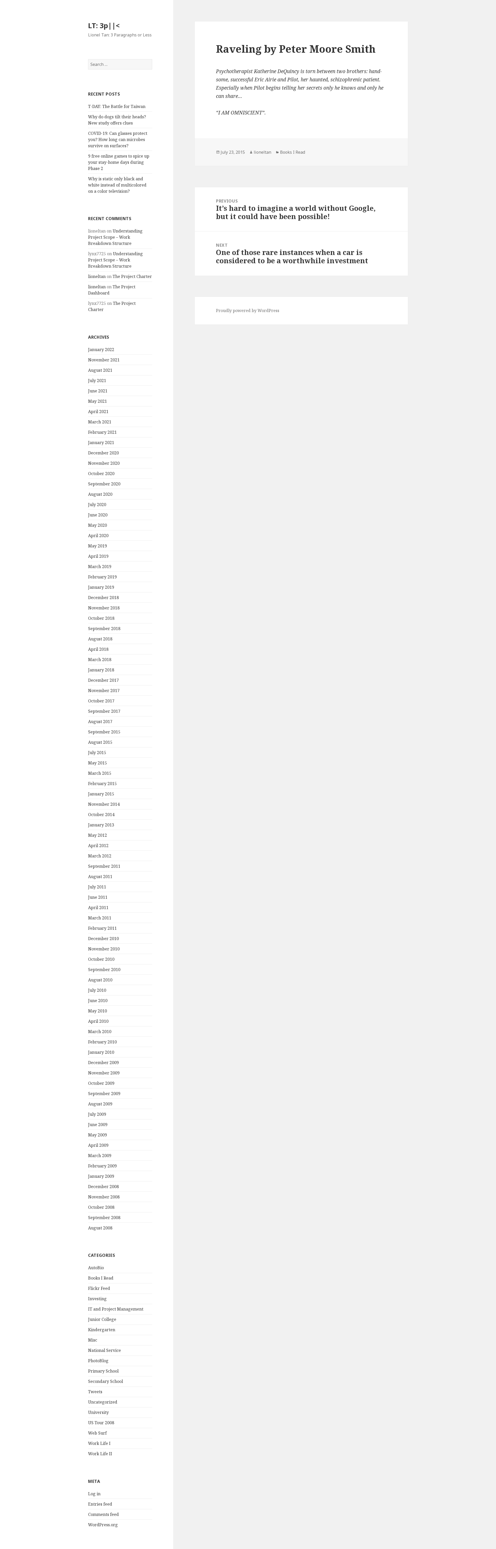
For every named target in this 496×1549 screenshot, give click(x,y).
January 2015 (101, 794)
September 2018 (104, 628)
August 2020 (100, 494)
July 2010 (97, 990)
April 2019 (98, 556)
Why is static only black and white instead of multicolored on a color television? (117, 185)
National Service (104, 1350)
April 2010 (98, 1021)
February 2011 (102, 928)
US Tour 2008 (101, 1423)
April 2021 (98, 411)
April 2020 (98, 535)
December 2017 (103, 680)
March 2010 (99, 1031)
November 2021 (104, 360)
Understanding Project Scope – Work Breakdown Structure (115, 237)
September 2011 (104, 866)
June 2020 (97, 515)
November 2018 (104, 608)
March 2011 (99, 918)
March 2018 (99, 659)
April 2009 (98, 1145)
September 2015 (104, 732)
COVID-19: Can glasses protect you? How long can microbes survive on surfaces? (117, 139)
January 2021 (101, 442)
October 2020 (101, 473)
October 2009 (101, 1083)
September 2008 (104, 1217)
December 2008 (103, 1186)
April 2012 (98, 845)
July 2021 (97, 380)
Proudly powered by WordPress (247, 310)
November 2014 (104, 804)
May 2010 (97, 1011)
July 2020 (97, 504)
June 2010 (97, 1000)
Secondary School (105, 1381)
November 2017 (104, 690)
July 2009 (97, 1114)
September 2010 (104, 969)
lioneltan (97, 276)
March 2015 (99, 773)
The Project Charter (132, 276)
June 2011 (97, 897)
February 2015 (102, 783)
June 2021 (97, 391)
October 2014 (101, 814)
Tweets (95, 1392)
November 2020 (104, 463)
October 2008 (101, 1207)
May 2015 (97, 763)
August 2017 (100, 721)
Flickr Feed (99, 1288)
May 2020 (97, 525)
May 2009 (97, 1135)
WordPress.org (103, 1525)
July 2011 (97, 887)
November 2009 (104, 1073)
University (98, 1412)
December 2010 (103, 938)
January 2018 (101, 670)
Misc (92, 1340)
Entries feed (100, 1504)
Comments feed (103, 1514)
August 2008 (100, 1228)
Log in (94, 1494)
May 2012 (97, 835)
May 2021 (97, 401)
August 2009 (100, 1104)
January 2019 (101, 587)
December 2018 (103, 597)
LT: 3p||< (104, 25)
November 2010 (104, 949)
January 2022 (101, 349)
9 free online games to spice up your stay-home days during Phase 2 (118, 162)
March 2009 (99, 1155)
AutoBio (96, 1268)
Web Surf (97, 1433)
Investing (97, 1299)
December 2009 (103, 1062)
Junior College (102, 1319)
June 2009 (97, 1124)
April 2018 (98, 649)
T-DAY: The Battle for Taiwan (116, 106)
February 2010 (102, 1042)
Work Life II (100, 1454)
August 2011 (100, 876)
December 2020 (103, 453)
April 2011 (98, 907)
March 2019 (99, 566)
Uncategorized (102, 1402)
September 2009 (104, 1093)
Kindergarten (101, 1330)
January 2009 (101, 1176)
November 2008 (104, 1197)
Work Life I (99, 1443)
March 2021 (99, 422)
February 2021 (102, 432)
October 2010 (101, 959)
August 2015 (100, 742)
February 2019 (102, 577)
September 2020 (104, 484)
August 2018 (100, 639)
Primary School (103, 1371)
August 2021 (100, 370)
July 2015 (97, 752)
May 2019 (97, 546)
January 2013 (101, 825)
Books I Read (100, 1278)
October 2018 (101, 618)
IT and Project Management (115, 1309)
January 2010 (101, 1052)
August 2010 (100, 980)
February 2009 (102, 1166)
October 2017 (101, 701)
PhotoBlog (98, 1361)
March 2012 (99, 856)
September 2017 (104, 711)
